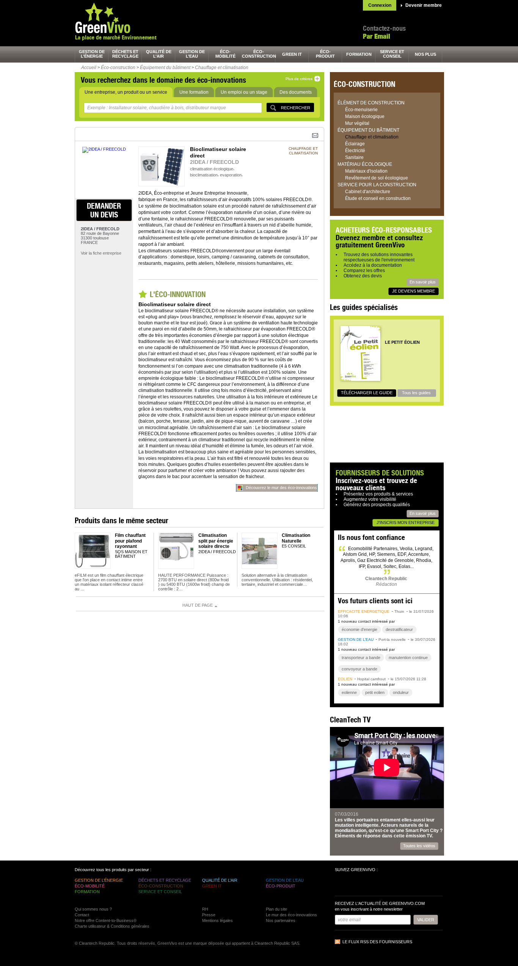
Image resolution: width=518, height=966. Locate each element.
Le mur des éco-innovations (291, 915)
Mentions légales (217, 920)
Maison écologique (365, 116)
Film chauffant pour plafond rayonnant (130, 541)
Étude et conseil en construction (378, 198)
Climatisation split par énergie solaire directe (215, 541)
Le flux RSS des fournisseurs (377, 941)
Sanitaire (354, 157)
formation (359, 54)
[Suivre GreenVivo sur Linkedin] (369, 885)
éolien (345, 679)
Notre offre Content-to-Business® (106, 920)
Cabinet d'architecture (367, 191)
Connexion (379, 5)
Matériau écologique (364, 164)
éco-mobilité (225, 53)
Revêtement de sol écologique (376, 178)
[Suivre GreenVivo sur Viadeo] (382, 885)
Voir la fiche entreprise (101, 253)
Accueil (88, 67)
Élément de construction (371, 102)
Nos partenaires (280, 920)
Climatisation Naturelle (296, 538)
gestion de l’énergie (92, 53)
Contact (82, 915)
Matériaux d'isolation (366, 171)
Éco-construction (118, 67)
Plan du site (276, 909)
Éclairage (355, 143)
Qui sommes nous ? (93, 909)
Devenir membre (423, 5)
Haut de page (197, 605)
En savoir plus (423, 282)
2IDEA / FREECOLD (214, 162)
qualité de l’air (158, 53)
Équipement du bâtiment (165, 67)
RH (205, 909)
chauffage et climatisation (303, 150)
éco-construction (258, 53)
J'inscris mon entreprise (406, 522)
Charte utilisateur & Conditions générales (112, 926)
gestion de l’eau (192, 53)
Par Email (376, 36)
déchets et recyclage (125, 53)
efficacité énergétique (363, 611)
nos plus (425, 54)
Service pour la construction (376, 184)
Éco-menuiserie (361, 109)
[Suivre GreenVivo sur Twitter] (355, 885)
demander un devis (104, 210)
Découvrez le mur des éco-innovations (281, 487)
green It (292, 54)
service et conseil (392, 53)
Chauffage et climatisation (221, 67)
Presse (208, 915)
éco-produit (325, 53)
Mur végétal (357, 123)
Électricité (355, 150)
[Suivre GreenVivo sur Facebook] (341, 885)
